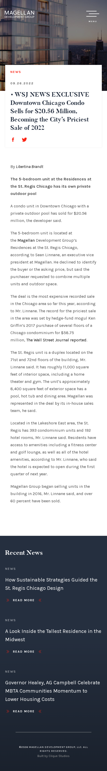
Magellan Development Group (19, 14)
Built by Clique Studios (53, 756)
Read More (24, 600)
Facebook (13, 139)
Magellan (26, 240)
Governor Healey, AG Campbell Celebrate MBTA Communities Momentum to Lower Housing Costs (52, 691)
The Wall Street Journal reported (56, 339)
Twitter (24, 139)
